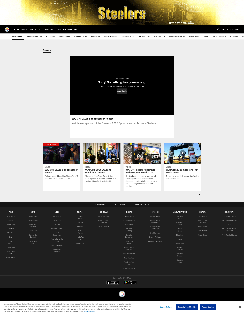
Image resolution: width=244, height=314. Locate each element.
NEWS (33, 212)
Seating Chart (179, 243)
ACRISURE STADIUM (180, 212)
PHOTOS (80, 212)
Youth (229, 224)
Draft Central (10, 258)
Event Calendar (103, 226)
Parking (179, 239)
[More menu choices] (75, 30)
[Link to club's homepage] (7, 29)
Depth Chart (11, 224)
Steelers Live (57, 220)
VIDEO (57, 212)
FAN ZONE (155, 212)
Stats (10, 237)
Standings (10, 233)
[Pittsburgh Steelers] (122, 294)
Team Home (11, 216)
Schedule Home (103, 216)
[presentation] (200, 194)
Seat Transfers (129, 258)
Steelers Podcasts (155, 237)
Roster (11, 220)
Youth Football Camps (229, 235)
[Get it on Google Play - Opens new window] (130, 284)
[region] (122, 307)
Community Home (229, 216)
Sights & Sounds (57, 228)
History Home (202, 216)
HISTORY (202, 212)
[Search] (218, 29)
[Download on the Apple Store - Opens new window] (113, 283)
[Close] (240, 307)
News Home (33, 216)
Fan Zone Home (155, 216)
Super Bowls (202, 235)
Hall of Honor (202, 226)
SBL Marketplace (129, 254)
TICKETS (129, 212)
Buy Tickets (129, 224)
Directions (179, 235)
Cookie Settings (166, 307)
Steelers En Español (155, 241)
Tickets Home (129, 216)
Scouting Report (57, 245)
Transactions (10, 247)
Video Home (57, 216)
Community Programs (229, 220)
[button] (122, 91)
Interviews (57, 224)
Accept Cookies (208, 307)
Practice (80, 222)
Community (80, 243)
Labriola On (33, 231)
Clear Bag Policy (129, 268)
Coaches (11, 228)
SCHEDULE (104, 212)
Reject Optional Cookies (187, 307)
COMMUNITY (229, 212)
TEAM (11, 212)
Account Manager (129, 220)
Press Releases (33, 220)
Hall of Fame (203, 231)
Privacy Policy (89, 311)
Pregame (80, 226)
